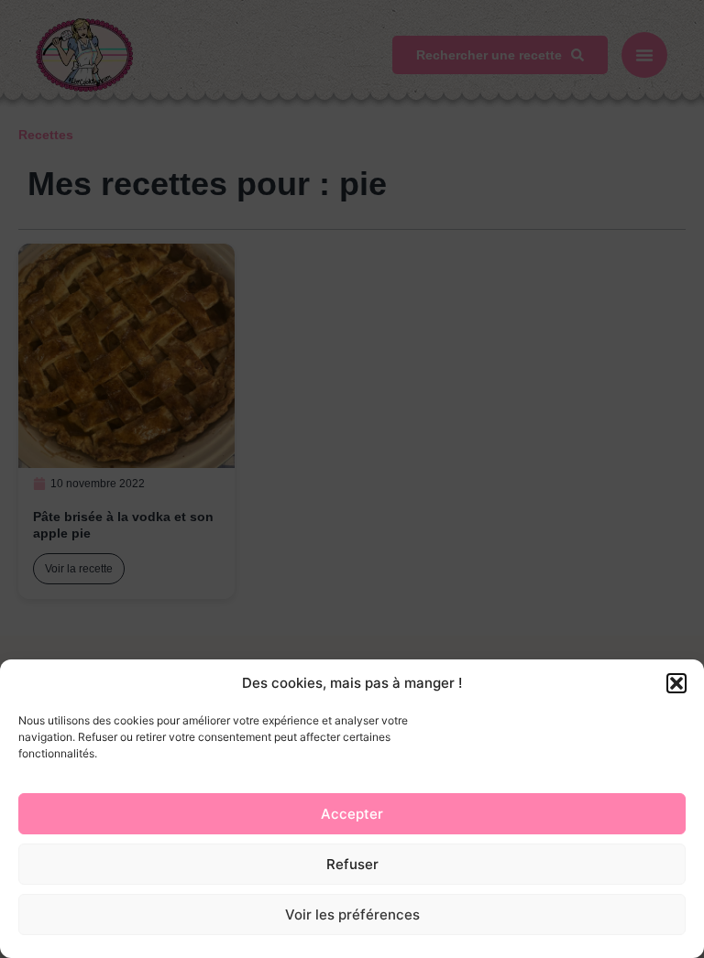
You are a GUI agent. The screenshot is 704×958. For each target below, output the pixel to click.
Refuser (352, 864)
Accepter (352, 813)
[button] (676, 683)
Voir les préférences (352, 914)
